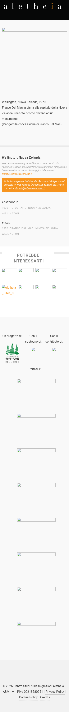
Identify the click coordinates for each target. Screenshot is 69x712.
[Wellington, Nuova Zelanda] (9, 275)
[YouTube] (39, 676)
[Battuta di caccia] (26, 292)
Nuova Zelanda (39, 208)
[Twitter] (20, 676)
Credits (45, 697)
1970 (5, 208)
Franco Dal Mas (22, 228)
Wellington (10, 213)
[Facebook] (30, 676)
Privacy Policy (55, 692)
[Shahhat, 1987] (9, 290)
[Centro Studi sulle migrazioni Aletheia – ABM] (32, 6)
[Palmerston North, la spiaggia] (42, 275)
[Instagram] (49, 676)
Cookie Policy (28, 697)
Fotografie (18, 208)
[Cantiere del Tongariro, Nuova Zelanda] (42, 292)
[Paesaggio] (59, 275)
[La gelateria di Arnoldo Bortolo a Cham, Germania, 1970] (26, 275)
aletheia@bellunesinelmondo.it (17, 174)
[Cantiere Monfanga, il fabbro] (59, 292)
